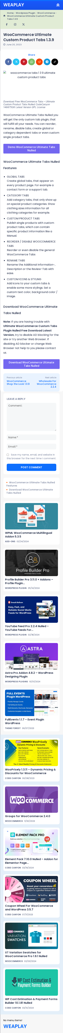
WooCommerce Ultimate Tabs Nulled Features (30, 484)
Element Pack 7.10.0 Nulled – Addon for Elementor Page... (31, 861)
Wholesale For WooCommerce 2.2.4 (46, 383)
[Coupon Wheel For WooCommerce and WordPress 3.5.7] (31, 889)
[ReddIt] (39, 62)
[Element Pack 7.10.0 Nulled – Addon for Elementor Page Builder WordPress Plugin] (31, 842)
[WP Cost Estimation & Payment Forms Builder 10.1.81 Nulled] (31, 982)
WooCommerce (46, 13)
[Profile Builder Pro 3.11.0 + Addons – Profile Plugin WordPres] (31, 563)
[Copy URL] (54, 62)
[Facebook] (6, 24)
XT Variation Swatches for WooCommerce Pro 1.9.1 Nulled (26, 954)
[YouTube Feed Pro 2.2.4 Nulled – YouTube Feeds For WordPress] (31, 609)
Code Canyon (13, 778)
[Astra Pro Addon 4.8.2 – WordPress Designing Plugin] (31, 656)
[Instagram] (15, 24)
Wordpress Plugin (25, 13)
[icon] (4, 16)
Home (10, 13)
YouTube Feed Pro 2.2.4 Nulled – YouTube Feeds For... (27, 628)
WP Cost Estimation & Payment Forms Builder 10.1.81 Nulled (31, 1001)
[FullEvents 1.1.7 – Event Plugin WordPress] (31, 703)
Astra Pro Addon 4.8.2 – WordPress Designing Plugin (29, 674)
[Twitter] (23, 24)
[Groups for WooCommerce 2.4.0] (31, 799)
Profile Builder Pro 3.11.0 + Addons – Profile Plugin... (29, 581)
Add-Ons (10, 541)
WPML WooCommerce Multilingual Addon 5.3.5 (28, 534)
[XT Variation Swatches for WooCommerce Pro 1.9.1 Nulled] (31, 936)
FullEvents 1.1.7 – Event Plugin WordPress (24, 721)
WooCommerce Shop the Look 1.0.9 (18, 382)
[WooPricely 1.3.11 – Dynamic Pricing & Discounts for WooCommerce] (31, 753)
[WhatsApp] (31, 62)
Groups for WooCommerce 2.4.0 (27, 816)
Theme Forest (13, 728)
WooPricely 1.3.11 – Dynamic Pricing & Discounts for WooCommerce (30, 771)
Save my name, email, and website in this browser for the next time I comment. (31, 456)
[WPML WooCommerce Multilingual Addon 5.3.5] (31, 516)
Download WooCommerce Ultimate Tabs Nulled (29, 491)
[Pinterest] (23, 62)
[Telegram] (47, 62)
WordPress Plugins (16, 681)
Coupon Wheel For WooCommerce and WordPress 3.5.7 (29, 907)
